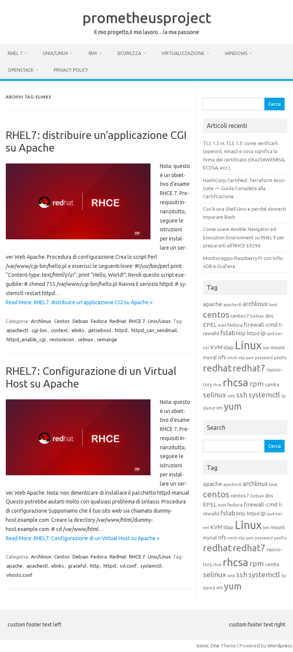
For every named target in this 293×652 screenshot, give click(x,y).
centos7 (239, 316)
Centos (62, 321)
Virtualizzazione (182, 53)
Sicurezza (129, 53)
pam (250, 357)
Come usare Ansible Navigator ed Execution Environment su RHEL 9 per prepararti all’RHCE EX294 (244, 237)
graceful (77, 565)
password (264, 357)
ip (263, 332)
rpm (257, 383)
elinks (78, 330)
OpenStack (21, 70)
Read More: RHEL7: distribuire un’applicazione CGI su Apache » (79, 302)
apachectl (17, 330)
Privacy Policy (71, 70)
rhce (217, 384)
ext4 (222, 325)
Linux (248, 345)
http (95, 565)
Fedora (99, 321)
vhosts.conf (19, 575)
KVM (216, 347)
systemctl (150, 565)
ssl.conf (128, 565)
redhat (217, 368)
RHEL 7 (15, 53)
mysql (210, 357)
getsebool (99, 330)
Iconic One (207, 645)
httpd (121, 330)
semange (107, 339)
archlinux (255, 303)
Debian (80, 321)
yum (232, 406)
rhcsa (235, 382)
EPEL (210, 324)
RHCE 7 (137, 321)
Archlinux (41, 321)
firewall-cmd (260, 324)
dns (269, 316)
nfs (222, 357)
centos (216, 314)
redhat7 (249, 368)
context (59, 330)
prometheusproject (146, 18)
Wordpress (279, 645)
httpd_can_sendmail (154, 330)
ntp (241, 357)
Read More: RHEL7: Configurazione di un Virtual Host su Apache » (82, 538)
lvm (266, 347)
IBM (93, 53)
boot (273, 304)
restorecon (62, 339)
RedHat (117, 321)
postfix (280, 357)
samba (272, 384)
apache (14, 565)
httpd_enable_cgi (26, 339)
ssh (241, 395)
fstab (228, 332)
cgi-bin (39, 330)
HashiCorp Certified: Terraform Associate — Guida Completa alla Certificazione (244, 188)
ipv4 (270, 333)
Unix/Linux (55, 53)
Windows (236, 53)
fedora (235, 325)
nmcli (232, 357)
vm (219, 407)
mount (277, 347)
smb (231, 396)
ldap (228, 347)
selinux (85, 339)
